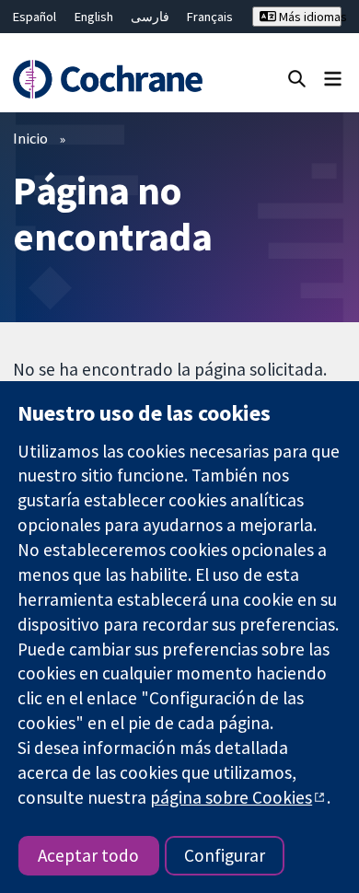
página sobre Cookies (231, 797)
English (94, 16)
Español (34, 16)
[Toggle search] (297, 78)
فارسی (150, 16)
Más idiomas (309, 16)
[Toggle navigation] (333, 78)
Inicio (30, 138)
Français (210, 16)
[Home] (107, 79)
